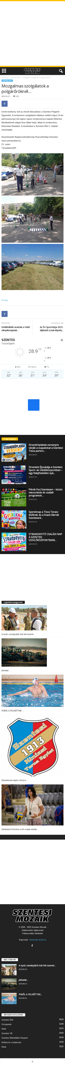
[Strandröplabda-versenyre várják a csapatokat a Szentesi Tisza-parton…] (14, 452)
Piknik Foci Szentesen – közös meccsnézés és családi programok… (45, 492)
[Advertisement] (32, 33)
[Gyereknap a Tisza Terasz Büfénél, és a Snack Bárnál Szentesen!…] (14, 519)
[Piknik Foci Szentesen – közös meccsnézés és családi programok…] (14, 497)
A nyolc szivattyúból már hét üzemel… (18, 634)
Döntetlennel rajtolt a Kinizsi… (15, 780)
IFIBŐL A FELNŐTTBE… (13, 711)
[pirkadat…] (24, 652)
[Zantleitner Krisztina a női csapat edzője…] (32, 804)
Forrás (5, 300)
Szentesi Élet (15, 77)
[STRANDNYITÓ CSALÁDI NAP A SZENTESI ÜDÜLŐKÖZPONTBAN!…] (14, 542)
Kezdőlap (5, 77)
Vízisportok (6, 1024)
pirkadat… (6, 670)
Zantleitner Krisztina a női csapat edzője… (20, 829)
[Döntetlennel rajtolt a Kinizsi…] (32, 745)
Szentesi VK (7, 1033)
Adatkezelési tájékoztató (32, 930)
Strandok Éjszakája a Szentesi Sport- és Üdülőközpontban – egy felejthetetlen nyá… (45, 470)
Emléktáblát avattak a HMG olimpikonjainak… (16, 328)
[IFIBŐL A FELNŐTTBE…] (32, 691)
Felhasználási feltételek (32, 933)
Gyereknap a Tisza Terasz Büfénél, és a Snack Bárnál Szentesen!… (44, 515)
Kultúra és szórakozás (11, 1042)
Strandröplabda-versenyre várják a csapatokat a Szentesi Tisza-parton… (46, 447)
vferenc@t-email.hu (37, 940)
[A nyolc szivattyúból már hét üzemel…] (24, 618)
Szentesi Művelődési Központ (15, 1038)
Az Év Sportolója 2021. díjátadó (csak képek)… (51, 328)
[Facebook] (5, 104)
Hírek (4, 1029)
